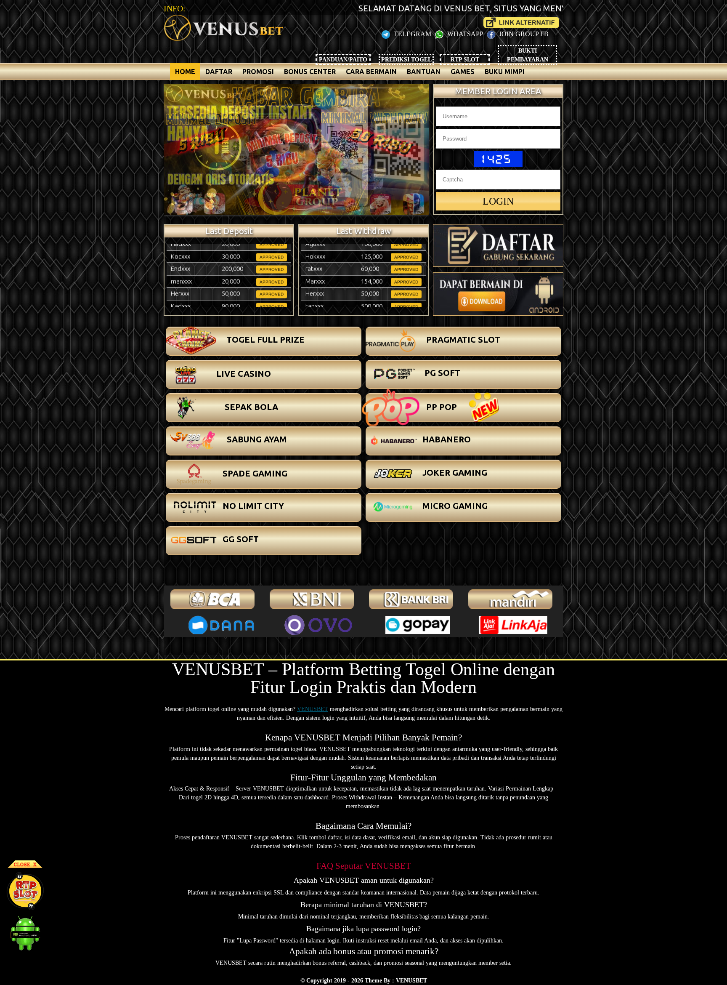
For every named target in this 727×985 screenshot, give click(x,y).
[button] (263, 341)
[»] (521, 22)
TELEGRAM (412, 33)
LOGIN (498, 201)
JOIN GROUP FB (523, 33)
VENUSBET (312, 709)
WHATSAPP (465, 33)
